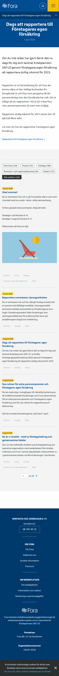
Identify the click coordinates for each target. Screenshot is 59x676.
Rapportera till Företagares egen (22, 139)
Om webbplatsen (29, 584)
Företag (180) (44, 165)
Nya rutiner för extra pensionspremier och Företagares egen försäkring (25, 385)
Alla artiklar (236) (12, 177)
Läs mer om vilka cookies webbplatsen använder (27, 671)
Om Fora (7, 275)
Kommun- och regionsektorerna (15, 281)
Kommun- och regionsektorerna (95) (21, 171)
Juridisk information (29, 560)
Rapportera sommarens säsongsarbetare (24, 297)
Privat (17, 275)
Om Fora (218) (10, 165)
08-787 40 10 (29, 529)
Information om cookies (29, 590)
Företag (26, 275)
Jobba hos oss (29, 554)
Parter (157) (48, 171)
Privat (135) (27, 165)
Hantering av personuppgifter (29, 596)
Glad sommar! (10, 192)
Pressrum (29, 566)
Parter (34, 281)
